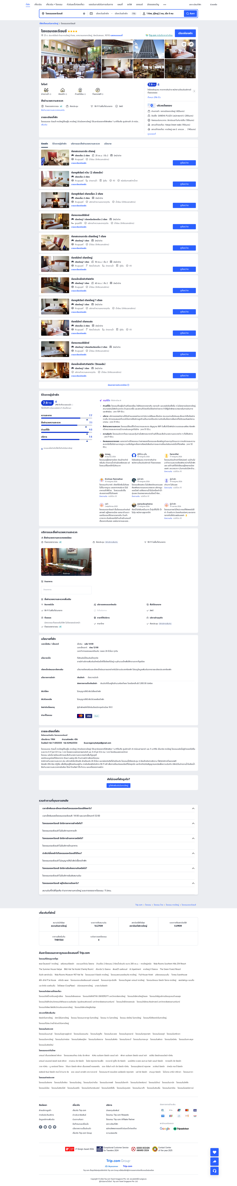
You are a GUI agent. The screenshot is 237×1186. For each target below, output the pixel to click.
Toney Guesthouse (179, 975)
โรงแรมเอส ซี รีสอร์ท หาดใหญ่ (97, 975)
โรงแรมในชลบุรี (159, 1034)
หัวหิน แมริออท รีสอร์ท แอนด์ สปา (105, 1055)
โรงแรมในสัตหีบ (111, 1039)
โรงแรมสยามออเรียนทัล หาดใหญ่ (123, 975)
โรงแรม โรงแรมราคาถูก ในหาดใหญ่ (84, 1018)
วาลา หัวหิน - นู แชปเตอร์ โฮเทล (51, 1066)
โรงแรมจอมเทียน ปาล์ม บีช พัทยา (77, 1055)
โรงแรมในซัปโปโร (108, 1088)
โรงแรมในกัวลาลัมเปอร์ (90, 1088)
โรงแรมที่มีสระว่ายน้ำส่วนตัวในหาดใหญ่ (54, 1023)
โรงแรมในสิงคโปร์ (58, 1088)
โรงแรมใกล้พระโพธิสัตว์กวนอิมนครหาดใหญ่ (56, 1007)
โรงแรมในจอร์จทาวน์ (186, 1088)
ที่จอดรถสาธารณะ (51, 542)
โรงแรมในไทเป (154, 1082)
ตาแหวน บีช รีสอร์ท (76, 1061)
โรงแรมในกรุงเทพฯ (143, 1034)
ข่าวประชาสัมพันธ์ (79, 1115)
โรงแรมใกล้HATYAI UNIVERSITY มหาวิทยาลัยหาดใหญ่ (104, 996)
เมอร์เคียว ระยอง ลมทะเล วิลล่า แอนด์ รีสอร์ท (145, 1061)
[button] (164, 4)
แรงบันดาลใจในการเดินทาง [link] (101, 4)
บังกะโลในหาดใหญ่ (62, 1018)
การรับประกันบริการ (46, 1115)
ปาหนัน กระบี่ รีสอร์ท (175, 1066)
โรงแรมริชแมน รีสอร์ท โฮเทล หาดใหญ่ (161, 980)
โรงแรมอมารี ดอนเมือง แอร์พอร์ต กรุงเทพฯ (116, 1072)
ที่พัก (28, 4)
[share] (214, 1161)
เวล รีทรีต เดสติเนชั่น (47, 986)
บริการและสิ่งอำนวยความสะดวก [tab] (85, 143)
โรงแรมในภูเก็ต (96, 1034)
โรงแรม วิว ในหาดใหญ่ (109, 1018)
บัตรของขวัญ (153, 4)
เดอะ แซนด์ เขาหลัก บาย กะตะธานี (84, 1072)
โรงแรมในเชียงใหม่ (46, 1045)
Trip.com (139, 905)
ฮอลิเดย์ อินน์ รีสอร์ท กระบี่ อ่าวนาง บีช (54, 1072)
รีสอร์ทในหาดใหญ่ (46, 1018)
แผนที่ (120, 4)
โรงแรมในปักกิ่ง (182, 1082)
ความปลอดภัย (111, 1133)
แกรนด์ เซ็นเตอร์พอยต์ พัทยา (50, 1055)
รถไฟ (129, 4)
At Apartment (135, 969)
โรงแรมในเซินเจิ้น (153, 1088)
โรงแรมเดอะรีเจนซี (54, 31)
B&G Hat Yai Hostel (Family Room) (79, 969)
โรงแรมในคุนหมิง (123, 1088)
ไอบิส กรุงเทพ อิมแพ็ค (94, 1061)
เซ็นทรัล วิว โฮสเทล (103, 969)
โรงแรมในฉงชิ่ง (73, 1088)
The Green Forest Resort (170, 969)
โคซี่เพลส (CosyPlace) (66, 986)
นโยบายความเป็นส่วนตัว (82, 1128)
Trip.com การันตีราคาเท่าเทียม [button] (161, 35)
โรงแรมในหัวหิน (171, 1039)
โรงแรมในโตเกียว (60, 1082)
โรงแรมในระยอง (110, 1034)
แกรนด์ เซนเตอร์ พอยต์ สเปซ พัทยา (53, 1061)
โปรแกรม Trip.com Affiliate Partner (120, 1119)
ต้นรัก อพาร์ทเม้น (46, 975)
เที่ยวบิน (38, 4)
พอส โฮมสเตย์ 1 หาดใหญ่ (48, 964)
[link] (195, 4)
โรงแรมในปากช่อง (62, 1039)
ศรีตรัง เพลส (63, 980)
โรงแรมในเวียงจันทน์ (139, 1082)
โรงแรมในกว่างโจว (91, 1082)
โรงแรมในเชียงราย (96, 1039)
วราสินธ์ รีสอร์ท (159, 1066)
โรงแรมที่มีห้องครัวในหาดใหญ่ (155, 1018)
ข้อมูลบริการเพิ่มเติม (47, 1119)
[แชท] (214, 1171)
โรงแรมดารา (188, 1072)
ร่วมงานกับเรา (78, 1119)
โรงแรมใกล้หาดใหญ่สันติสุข (85, 1007)
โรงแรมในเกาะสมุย (186, 1039)
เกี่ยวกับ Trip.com (79, 1110)
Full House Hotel (146, 975)
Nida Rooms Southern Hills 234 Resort (170, 964)
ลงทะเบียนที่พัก (112, 1124)
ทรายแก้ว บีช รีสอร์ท (173, 1061)
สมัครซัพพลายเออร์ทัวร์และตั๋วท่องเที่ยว (121, 1128)
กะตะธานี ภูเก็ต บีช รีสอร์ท (116, 1061)
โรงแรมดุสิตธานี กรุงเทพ (140, 1066)
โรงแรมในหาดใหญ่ (46, 1039)
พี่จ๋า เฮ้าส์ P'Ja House (47, 980)
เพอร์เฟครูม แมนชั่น (186, 980)
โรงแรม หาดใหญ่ (172, 905)
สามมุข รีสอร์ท (155, 1072)
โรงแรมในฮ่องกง (45, 1082)
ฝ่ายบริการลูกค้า (45, 1110)
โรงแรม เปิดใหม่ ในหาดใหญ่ (130, 1018)
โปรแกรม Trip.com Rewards (117, 1115)
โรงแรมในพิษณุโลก (79, 1039)
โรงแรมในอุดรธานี (126, 1034)
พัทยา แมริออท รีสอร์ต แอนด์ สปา (134, 1055)
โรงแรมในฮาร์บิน (169, 1088)
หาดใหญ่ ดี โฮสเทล (150, 969)
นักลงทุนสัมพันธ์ (112, 1110)
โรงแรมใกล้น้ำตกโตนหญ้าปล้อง (51, 996)
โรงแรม (148, 905)
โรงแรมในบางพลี (106, 1082)
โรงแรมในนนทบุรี (45, 1034)
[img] (71, 59)
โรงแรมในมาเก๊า (139, 1088)
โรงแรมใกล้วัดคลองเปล (125, 1002)
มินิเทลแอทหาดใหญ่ (85, 986)
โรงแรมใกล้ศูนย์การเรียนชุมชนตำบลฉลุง (165, 996)
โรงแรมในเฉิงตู (75, 1082)
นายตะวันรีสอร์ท (101, 986)
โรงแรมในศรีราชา (173, 1034)
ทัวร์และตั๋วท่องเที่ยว (75, 4)
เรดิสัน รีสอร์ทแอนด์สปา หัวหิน (161, 1055)
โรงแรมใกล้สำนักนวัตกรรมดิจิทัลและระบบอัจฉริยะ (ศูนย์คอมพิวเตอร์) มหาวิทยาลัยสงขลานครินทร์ (76, 1002)
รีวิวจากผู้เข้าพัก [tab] (59, 143)
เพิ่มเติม (44, 125)
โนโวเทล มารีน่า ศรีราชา (172, 1072)
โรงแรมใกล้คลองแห (73, 996)
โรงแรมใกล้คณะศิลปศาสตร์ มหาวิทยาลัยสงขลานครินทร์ (158, 1002)
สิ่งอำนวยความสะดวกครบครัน (53, 110)
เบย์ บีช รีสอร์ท (141, 1072)
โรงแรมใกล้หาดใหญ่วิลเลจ (137, 996)
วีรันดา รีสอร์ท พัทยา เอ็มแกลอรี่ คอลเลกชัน (83, 1066)
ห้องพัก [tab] (44, 143)
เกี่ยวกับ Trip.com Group (82, 1133)
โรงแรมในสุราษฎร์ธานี (63, 1034)
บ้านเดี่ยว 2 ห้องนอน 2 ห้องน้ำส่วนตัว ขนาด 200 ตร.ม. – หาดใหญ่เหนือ (123, 964)
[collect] (214, 1152)
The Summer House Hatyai (50, 969)
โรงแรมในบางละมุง (140, 1039)
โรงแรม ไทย (158, 905)
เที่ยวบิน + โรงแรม (54, 4)
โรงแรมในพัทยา (156, 1039)
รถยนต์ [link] (139, 4)
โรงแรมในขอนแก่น (81, 1034)
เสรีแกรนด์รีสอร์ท (67, 964)
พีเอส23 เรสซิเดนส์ (120, 969)
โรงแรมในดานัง (168, 1082)
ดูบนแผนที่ (152, 134)
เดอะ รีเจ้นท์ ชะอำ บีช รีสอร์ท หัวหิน (115, 1066)
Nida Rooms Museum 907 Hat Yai (69, 975)
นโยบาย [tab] (108, 143)
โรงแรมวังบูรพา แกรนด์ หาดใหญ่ (131, 980)
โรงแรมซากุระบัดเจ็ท (109, 980)
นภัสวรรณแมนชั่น (162, 975)
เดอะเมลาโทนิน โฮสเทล (85, 964)
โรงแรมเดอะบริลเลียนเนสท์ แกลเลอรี (85, 980)
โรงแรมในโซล (44, 1088)
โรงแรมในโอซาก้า (121, 1082)
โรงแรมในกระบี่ (125, 1039)
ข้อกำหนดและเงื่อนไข (81, 1124)
